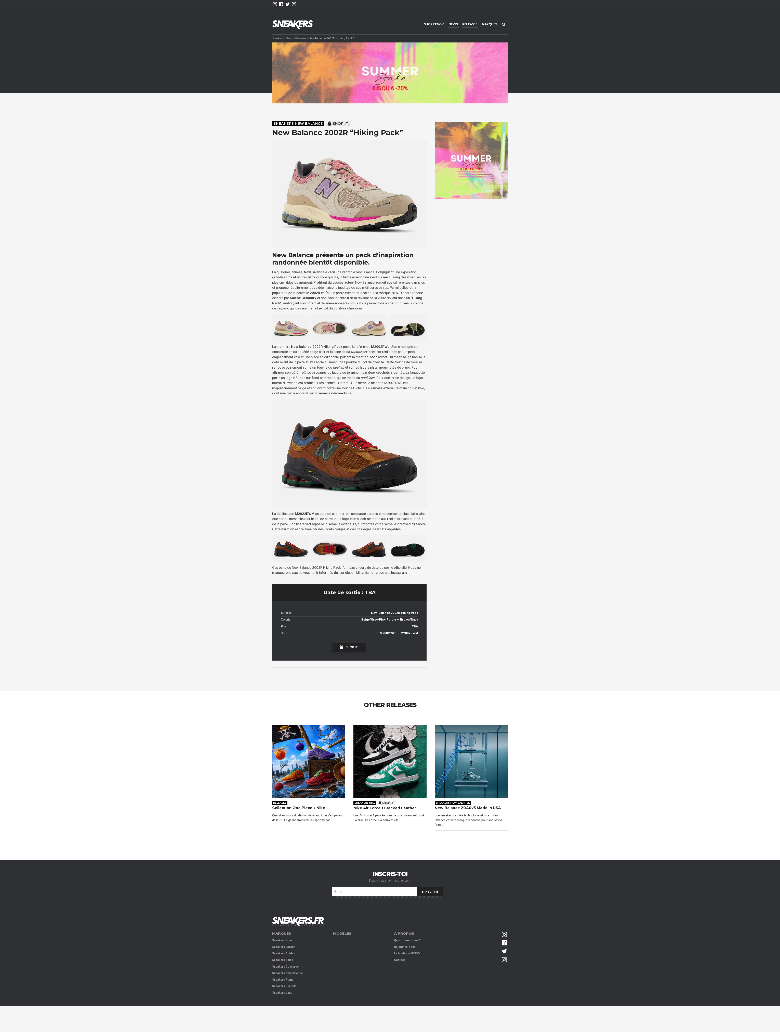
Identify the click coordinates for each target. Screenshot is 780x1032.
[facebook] (281, 4)
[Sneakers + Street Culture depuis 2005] (298, 921)
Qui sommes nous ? (407, 940)
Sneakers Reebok (284, 986)
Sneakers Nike (364, 802)
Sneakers (277, 38)
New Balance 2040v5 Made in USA (468, 808)
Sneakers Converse (285, 966)
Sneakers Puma (283, 979)
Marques (489, 24)
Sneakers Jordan (283, 946)
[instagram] (275, 4)
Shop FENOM (434, 24)
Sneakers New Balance (298, 124)
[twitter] (287, 4)
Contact (399, 959)
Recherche (503, 24)
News (453, 24)
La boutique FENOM (407, 953)
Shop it (340, 124)
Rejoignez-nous (405, 946)
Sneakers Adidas (283, 953)
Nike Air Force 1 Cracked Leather (384, 808)
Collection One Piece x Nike (298, 808)
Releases (469, 24)
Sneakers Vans (282, 992)
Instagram (399, 573)
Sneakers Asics (282, 959)
